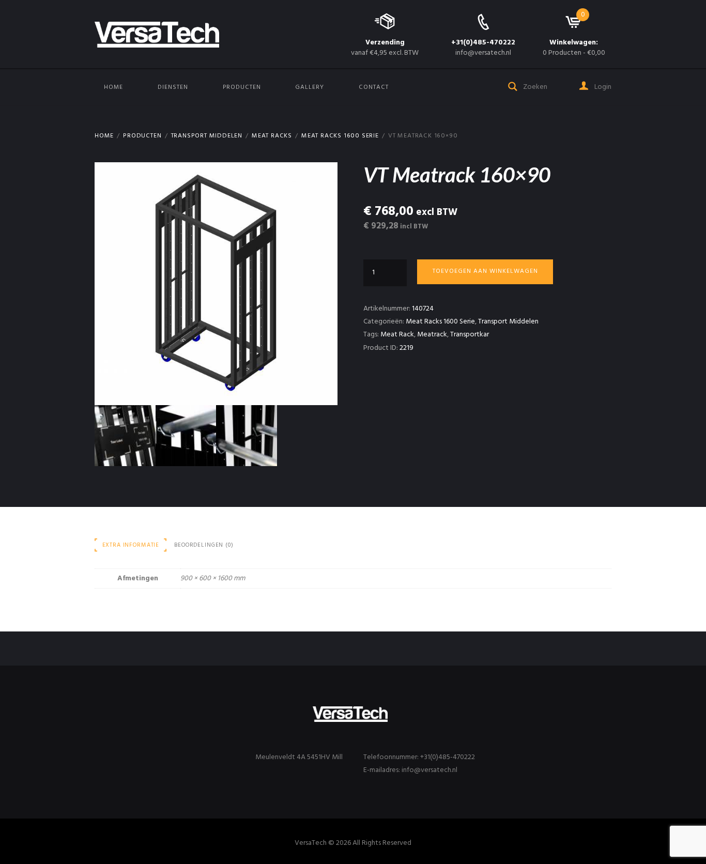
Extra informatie (131, 545)
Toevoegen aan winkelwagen (485, 271)
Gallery (309, 87)
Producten (242, 87)
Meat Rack (397, 335)
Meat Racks (272, 136)
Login (602, 87)
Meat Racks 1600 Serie (340, 136)
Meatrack (432, 335)
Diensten (173, 87)
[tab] (131, 545)
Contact (374, 87)
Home (113, 87)
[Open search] (513, 85)
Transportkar (469, 335)
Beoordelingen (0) (203, 545)
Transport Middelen (206, 136)
